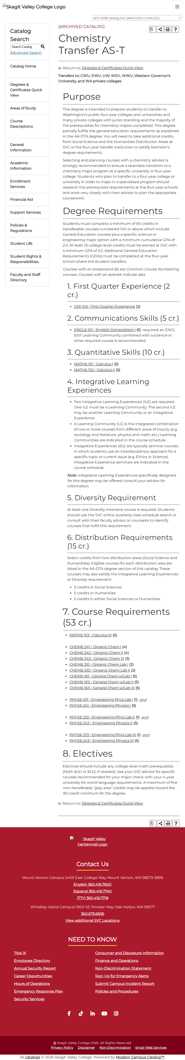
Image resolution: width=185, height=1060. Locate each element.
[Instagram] (116, 1014)
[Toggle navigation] (177, 7)
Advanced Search (26, 53)
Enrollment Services (20, 184)
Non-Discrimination (115, 1048)
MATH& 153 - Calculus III (90, 635)
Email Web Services (150, 1048)
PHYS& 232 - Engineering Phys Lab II (102, 717)
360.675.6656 (92, 914)
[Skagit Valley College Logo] (34, 7)
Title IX (20, 953)
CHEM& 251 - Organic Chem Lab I (98, 664)
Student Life (21, 243)
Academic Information (21, 166)
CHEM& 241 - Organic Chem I (95, 647)
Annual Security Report (35, 968)
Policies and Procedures (116, 991)
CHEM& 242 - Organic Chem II (96, 653)
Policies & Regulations (21, 228)
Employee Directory (32, 961)
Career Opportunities (33, 976)
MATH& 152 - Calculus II (94, 370)
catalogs (32, 1057)
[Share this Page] (160, 29)
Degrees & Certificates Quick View (26, 89)
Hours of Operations (32, 984)
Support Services (25, 212)
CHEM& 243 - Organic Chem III (96, 659)
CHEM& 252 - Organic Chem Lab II (99, 670)
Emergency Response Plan (38, 991)
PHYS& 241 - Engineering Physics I (100, 705)
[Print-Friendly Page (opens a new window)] (167, 29)
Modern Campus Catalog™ (140, 1057)
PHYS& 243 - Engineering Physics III (101, 741)
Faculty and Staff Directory (25, 277)
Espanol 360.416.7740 (92, 891)
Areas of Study (23, 108)
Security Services (29, 999)
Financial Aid (21, 199)
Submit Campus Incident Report (125, 984)
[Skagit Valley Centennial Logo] (92, 843)
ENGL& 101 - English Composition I (105, 330)
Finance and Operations (116, 961)
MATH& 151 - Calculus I (93, 364)
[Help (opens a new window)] (175, 29)
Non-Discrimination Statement (123, 968)
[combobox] (137, 18)
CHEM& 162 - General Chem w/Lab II (101, 682)
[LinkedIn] (92, 1014)
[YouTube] (104, 1014)
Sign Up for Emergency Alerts (122, 976)
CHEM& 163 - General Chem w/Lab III (102, 688)
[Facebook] (69, 1014)
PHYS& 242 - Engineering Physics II (101, 723)
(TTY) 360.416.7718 (92, 898)
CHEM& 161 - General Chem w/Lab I (100, 676)
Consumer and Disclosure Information (129, 953)
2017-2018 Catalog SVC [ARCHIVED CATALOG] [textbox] (126, 18)
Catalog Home (23, 66)
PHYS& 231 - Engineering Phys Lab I (101, 700)
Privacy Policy (62, 1048)
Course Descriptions (21, 124)
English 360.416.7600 (92, 884)
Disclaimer (86, 1048)
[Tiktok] (80, 1014)
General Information (21, 147)
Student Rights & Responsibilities (26, 259)
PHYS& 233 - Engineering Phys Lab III (102, 735)
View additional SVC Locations (92, 920)
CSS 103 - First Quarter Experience (104, 306)
